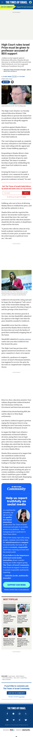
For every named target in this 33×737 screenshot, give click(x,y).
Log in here (22, 696)
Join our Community (6, 7)
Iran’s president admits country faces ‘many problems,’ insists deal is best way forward (22, 619)
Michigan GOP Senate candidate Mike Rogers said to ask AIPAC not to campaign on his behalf (23, 642)
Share (7, 82)
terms (24, 197)
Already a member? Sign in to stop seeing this (16, 589)
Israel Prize (24, 678)
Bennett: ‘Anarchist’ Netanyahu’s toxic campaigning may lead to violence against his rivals (9, 642)
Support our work (16, 584)
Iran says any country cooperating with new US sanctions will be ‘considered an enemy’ (9, 619)
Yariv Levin (16, 678)
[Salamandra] (26, 729)
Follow (14, 76)
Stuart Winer (7, 76)
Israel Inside (11, 676)
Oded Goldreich (20, 676)
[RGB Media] (12, 730)
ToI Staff (22, 76)
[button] (30, 2)
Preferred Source (11, 71)
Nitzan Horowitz (6, 679)
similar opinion (25, 339)
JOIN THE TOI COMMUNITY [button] (16, 693)
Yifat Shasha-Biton (7, 678)
